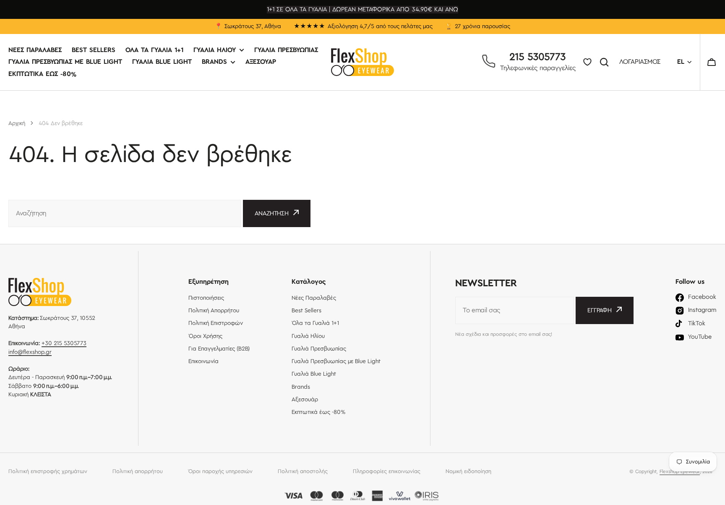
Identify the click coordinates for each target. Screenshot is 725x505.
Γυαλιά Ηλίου (214, 50)
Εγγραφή (599, 310)
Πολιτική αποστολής (303, 471)
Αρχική (16, 123)
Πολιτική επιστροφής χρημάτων (47, 471)
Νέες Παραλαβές (35, 50)
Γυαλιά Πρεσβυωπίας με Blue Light (65, 62)
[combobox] (124, 213)
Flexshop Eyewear (680, 471)
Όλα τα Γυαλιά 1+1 (154, 50)
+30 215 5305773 (64, 343)
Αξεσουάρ (260, 62)
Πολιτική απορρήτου (137, 471)
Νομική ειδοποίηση (468, 471)
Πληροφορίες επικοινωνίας (386, 471)
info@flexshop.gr (30, 352)
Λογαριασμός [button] (639, 62)
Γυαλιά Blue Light (162, 62)
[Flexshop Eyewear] (362, 62)
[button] (712, 62)
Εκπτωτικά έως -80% (42, 74)
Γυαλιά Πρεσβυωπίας (286, 50)
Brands (214, 62)
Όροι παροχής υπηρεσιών (220, 471)
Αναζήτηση (606, 62)
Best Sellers (93, 50)
